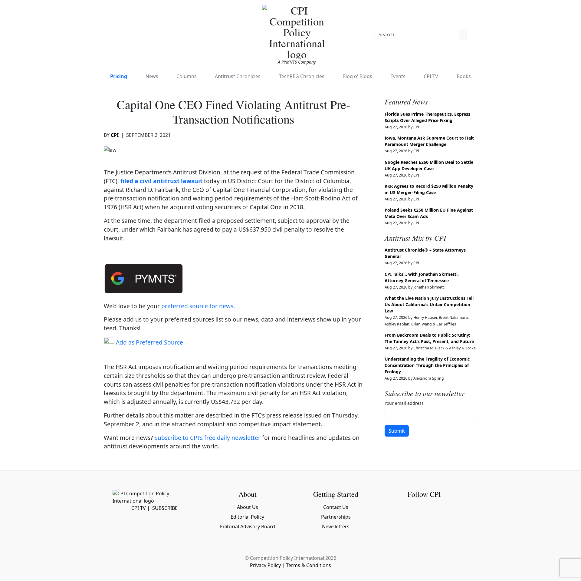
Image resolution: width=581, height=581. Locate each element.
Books (464, 76)
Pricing (118, 76)
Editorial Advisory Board (247, 526)
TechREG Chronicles (301, 76)
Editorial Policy (247, 516)
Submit (397, 430)
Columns (186, 76)
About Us (247, 507)
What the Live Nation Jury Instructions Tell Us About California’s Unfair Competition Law (429, 304)
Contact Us (335, 507)
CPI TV (431, 76)
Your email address (404, 403)
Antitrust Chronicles (238, 76)
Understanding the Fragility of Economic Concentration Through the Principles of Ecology (427, 365)
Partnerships (336, 516)
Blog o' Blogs (357, 76)
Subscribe (165, 508)
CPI (115, 135)
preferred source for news (197, 306)
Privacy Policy (265, 565)
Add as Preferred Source (148, 342)
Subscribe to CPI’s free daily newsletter (207, 438)
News (152, 76)
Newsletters (336, 526)
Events (397, 76)
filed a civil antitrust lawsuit (162, 181)
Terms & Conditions (308, 565)
